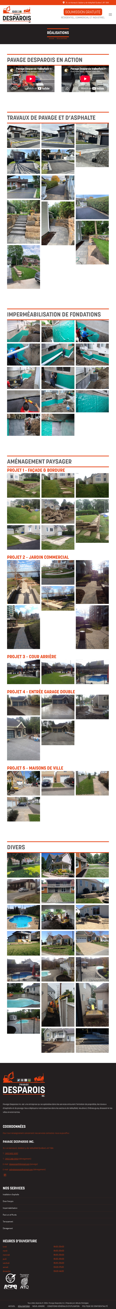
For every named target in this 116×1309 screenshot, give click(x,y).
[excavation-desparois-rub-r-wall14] (57, 331)
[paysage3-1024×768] (92, 917)
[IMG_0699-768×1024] (23, 738)
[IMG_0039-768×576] (92, 865)
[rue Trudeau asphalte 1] (57, 187)
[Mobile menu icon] (110, 14)
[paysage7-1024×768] (23, 943)
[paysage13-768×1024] (92, 1005)
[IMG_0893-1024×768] (57, 537)
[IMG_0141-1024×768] (57, 672)
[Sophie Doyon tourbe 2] (23, 865)
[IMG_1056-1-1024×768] (23, 891)
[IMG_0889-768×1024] (92, 521)
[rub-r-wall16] (23, 425)
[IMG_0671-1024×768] (92, 672)
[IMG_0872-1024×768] (92, 485)
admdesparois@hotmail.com (21, 1169)
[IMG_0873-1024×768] (23, 511)
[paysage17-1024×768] (92, 1040)
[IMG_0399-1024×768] (57, 485)
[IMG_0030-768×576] (57, 865)
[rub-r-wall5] (23, 355)
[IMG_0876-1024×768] (57, 511)
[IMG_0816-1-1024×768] (92, 891)
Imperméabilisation (10, 1208)
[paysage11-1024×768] (23, 969)
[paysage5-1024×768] (57, 943)
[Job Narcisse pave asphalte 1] (92, 181)
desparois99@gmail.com (19, 1164)
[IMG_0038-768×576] (57, 891)
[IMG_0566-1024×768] (23, 809)
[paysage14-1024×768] (23, 995)
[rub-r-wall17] (57, 425)
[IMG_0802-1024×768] (57, 598)
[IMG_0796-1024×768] (57, 572)
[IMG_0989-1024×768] (92, 707)
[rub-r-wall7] (92, 355)
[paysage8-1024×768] (57, 969)
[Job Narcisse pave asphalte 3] (92, 242)
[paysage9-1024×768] (92, 969)
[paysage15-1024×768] (23, 1021)
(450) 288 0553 (11, 1159)
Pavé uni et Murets (10, 1215)
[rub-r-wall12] (23, 401)
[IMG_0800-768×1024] (92, 582)
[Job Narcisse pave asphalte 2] (23, 267)
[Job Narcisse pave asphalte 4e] (57, 223)
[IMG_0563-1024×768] (92, 783)
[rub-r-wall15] (92, 401)
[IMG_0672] (23, 672)
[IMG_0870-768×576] (23, 783)
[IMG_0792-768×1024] (23, 627)
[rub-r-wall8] (23, 378)
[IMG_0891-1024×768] (23, 537)
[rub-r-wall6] (57, 355)
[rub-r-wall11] (92, 378)
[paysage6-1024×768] (92, 943)
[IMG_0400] (23, 485)
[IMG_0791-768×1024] (92, 627)
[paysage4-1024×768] (23, 917)
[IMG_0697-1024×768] (57, 733)
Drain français (8, 1201)
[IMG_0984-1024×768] (57, 707)
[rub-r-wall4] (92, 331)
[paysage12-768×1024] (57, 1005)
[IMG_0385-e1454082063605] (23, 582)
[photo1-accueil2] (23, 705)
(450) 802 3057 (11, 1153)
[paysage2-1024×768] (57, 917)
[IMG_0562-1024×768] (57, 783)
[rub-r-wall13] (57, 401)
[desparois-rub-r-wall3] (23, 331)
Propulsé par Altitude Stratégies (77, 1303)
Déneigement (8, 1228)
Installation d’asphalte (11, 1194)
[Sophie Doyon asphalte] (23, 187)
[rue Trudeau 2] (92, 207)
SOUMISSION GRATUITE (83, 12)
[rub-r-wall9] (57, 378)
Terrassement (8, 1221)
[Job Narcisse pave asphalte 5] (23, 222)
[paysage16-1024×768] (57, 1040)
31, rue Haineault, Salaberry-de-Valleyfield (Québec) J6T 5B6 (87, 2)
